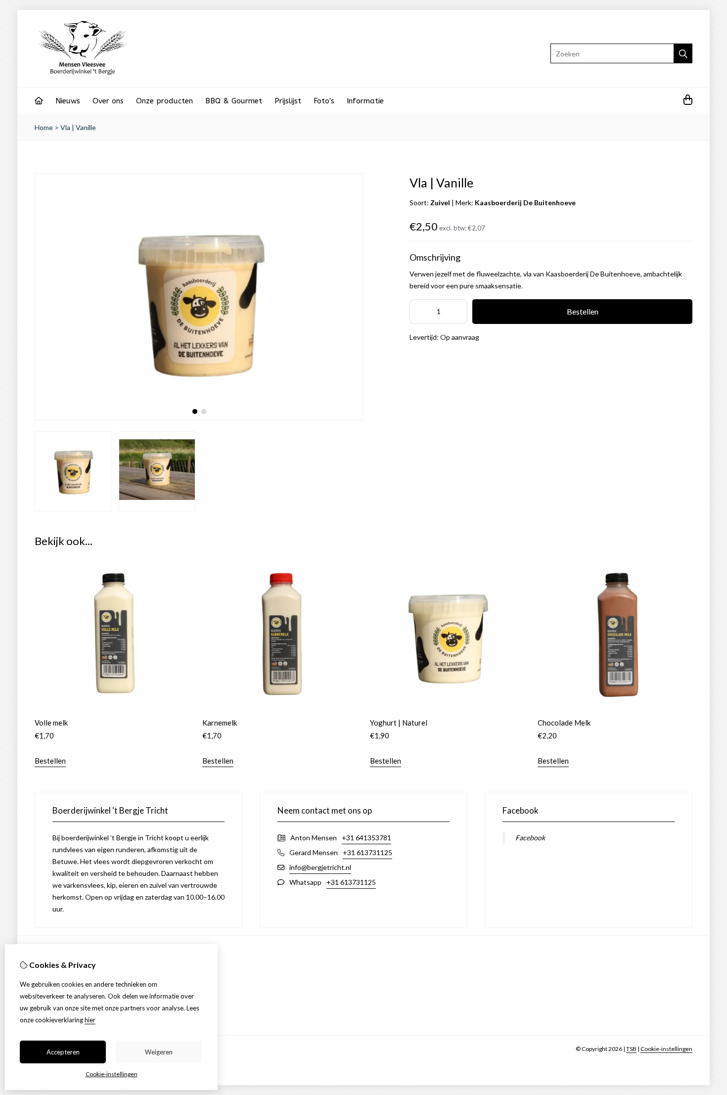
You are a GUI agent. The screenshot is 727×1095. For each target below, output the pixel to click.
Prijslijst (287, 100)
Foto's (324, 100)
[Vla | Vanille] (199, 417)
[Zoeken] (683, 53)
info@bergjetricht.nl (320, 867)
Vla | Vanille (78, 127)
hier (90, 1020)
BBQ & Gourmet (233, 100)
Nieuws (67, 100)
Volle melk (51, 722)
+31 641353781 (366, 837)
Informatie (365, 100)
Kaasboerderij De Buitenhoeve (525, 202)
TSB (631, 1048)
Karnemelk (219, 722)
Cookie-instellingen (666, 1048)
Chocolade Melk (564, 722)
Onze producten (164, 100)
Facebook (530, 837)
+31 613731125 (367, 852)
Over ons (108, 100)
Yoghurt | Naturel (398, 722)
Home (44, 127)
